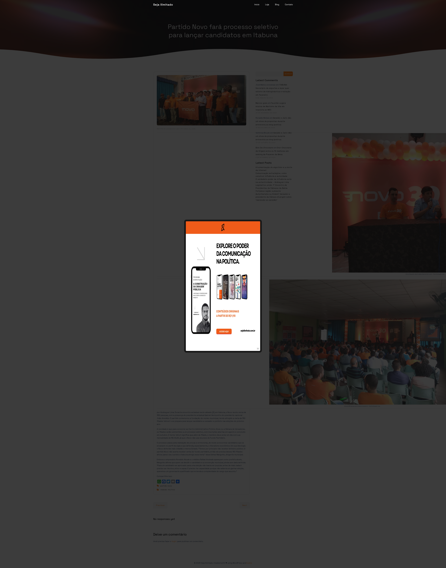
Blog (277, 4)
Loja (267, 4)
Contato (289, 4)
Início (256, 4)
